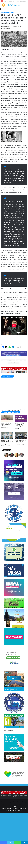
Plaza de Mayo (21, 360)
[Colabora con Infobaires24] (14, 353)
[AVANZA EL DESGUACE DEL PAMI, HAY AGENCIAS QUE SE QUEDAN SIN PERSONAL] (7, 435)
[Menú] (0, 9)
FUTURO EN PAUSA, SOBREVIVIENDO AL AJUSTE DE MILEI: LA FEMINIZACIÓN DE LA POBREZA (19, 426)
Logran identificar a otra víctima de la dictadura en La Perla (7, 424)
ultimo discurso (14, 363)
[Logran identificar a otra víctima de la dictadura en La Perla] (7, 418)
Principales (11, 12)
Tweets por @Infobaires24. (8, 730)
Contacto (14, 810)
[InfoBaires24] (14, 5)
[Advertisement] (14, 830)
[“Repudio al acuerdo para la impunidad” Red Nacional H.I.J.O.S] (21, 435)
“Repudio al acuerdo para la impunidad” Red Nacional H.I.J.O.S (20, 441)
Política (6, 12)
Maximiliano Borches (6, 26)
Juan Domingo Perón (8, 360)
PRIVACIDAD (8, 810)
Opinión (2, 12)
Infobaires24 (19, 810)
